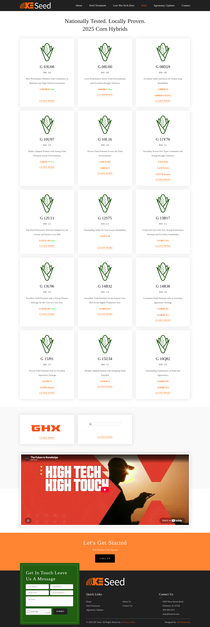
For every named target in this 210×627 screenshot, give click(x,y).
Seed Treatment (97, 5)
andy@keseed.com (171, 614)
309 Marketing (183, 622)
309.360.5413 (169, 610)
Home (89, 601)
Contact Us (127, 606)
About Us (126, 601)
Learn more (47, 101)
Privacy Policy (128, 622)
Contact (186, 5)
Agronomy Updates (164, 5)
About (78, 5)
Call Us (105, 558)
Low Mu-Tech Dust (123, 5)
